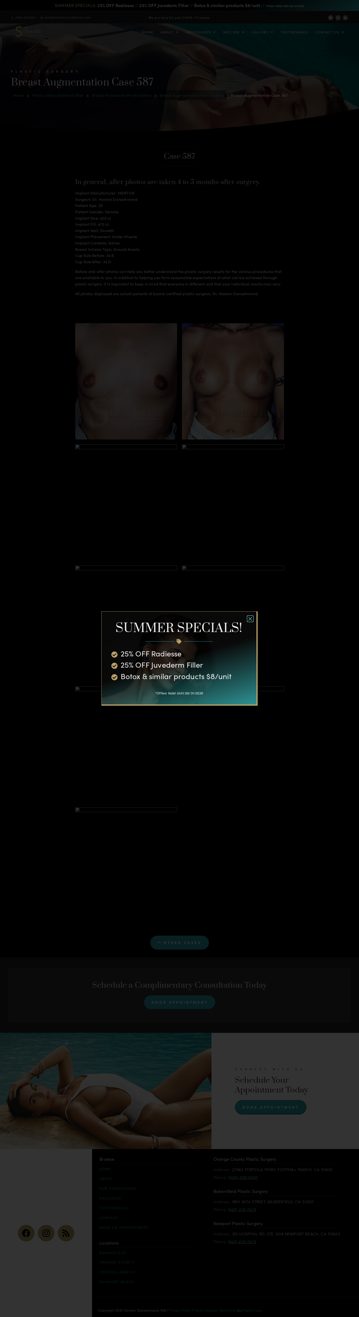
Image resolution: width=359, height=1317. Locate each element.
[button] (250, 618)
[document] (179, 658)
